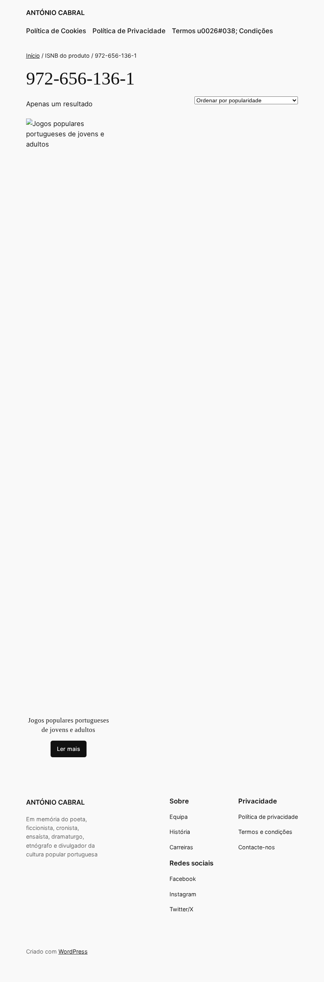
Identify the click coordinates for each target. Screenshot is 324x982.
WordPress (73, 951)
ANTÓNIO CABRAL (55, 13)
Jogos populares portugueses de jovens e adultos (68, 725)
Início (33, 55)
